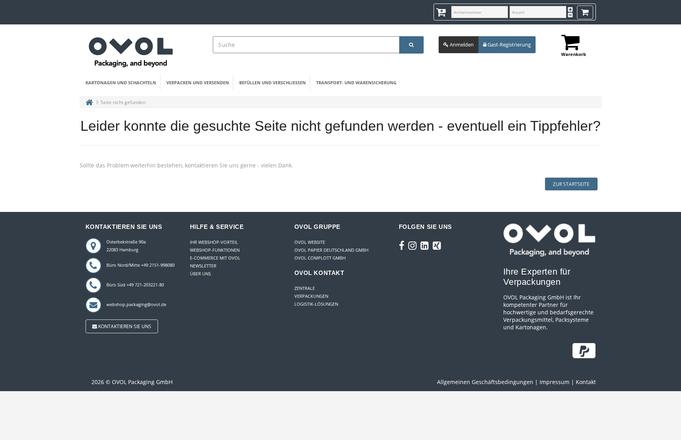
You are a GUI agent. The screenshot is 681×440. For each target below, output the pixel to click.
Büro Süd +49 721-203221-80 (135, 285)
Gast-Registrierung (508, 44)
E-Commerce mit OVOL (215, 258)
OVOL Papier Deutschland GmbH (331, 250)
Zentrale (304, 288)
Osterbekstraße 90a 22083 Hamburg (126, 245)
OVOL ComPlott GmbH (320, 258)
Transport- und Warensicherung (356, 82)
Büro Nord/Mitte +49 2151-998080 (140, 265)
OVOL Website (309, 242)
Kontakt (586, 382)
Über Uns (200, 274)
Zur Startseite (571, 184)
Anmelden (461, 44)
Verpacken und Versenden (197, 82)
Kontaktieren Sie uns (124, 326)
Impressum (554, 382)
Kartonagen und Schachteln (121, 82)
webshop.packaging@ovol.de (136, 304)
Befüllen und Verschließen (272, 82)
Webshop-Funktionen (215, 250)
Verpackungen (311, 296)
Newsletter (203, 266)
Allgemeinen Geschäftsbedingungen (485, 382)
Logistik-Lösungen (316, 304)
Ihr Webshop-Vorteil (214, 242)
